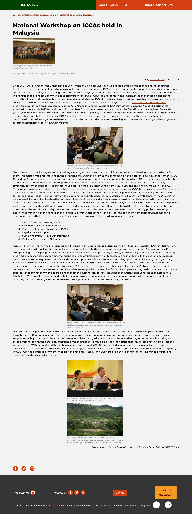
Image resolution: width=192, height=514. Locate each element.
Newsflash (88, 15)
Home (35, 5)
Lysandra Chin (156, 79)
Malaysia (77, 15)
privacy (54, 505)
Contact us (22, 493)
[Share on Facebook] (15, 468)
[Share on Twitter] (23, 468)
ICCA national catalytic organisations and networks (44, 15)
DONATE (120, 493)
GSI (14, 15)
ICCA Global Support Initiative (149, 102)
